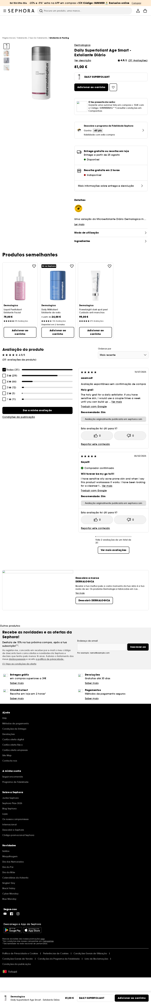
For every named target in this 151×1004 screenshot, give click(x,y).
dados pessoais (17, 659)
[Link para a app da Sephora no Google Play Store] (13, 930)
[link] (37, 410)
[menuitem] (138, 10)
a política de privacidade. (50, 659)
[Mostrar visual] (6, 46)
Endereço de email (87, 640)
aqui (43, 939)
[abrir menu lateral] (4, 10)
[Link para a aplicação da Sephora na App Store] (32, 930)
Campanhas (48, 941)
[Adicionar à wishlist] (34, 266)
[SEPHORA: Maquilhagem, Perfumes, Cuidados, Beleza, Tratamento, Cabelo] (21, 11)
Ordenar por (104, 348)
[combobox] (123, 354)
